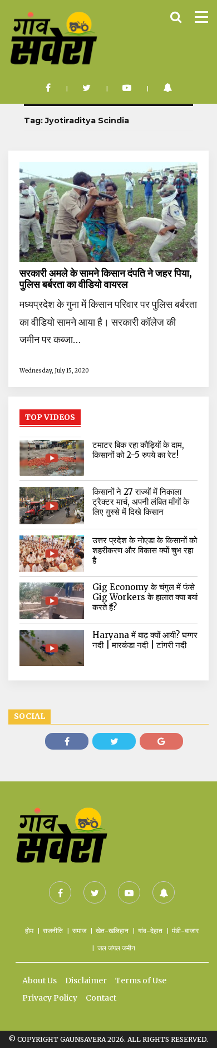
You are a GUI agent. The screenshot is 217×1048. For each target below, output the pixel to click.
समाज (79, 930)
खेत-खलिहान (112, 930)
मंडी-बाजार (185, 930)
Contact (101, 998)
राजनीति (53, 930)
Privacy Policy (49, 998)
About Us (39, 980)
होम (29, 930)
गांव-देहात (150, 930)
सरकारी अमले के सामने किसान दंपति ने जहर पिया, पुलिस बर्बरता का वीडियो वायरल (105, 279)
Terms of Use (140, 980)
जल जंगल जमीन (116, 948)
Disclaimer (86, 980)
